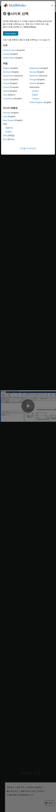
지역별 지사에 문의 (28, 148)
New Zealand (8, 120)
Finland (6, 83)
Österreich (33, 76)
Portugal (33, 79)
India (5, 116)
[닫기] (52, 5)
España (6, 79)
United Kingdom (36, 102)
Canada (6, 54)
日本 (5, 135)
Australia (6, 113)
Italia (5, 95)
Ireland (6, 91)
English (35, 95)
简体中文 (9, 128)
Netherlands (34, 68)
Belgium (6, 68)
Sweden (32, 83)
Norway (32, 72)
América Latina (9, 50)
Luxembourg (8, 98)
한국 (5, 139)
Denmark (7, 72)
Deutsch (35, 91)
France (6, 87)
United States (9, 58)
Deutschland (8, 76)
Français (35, 98)
